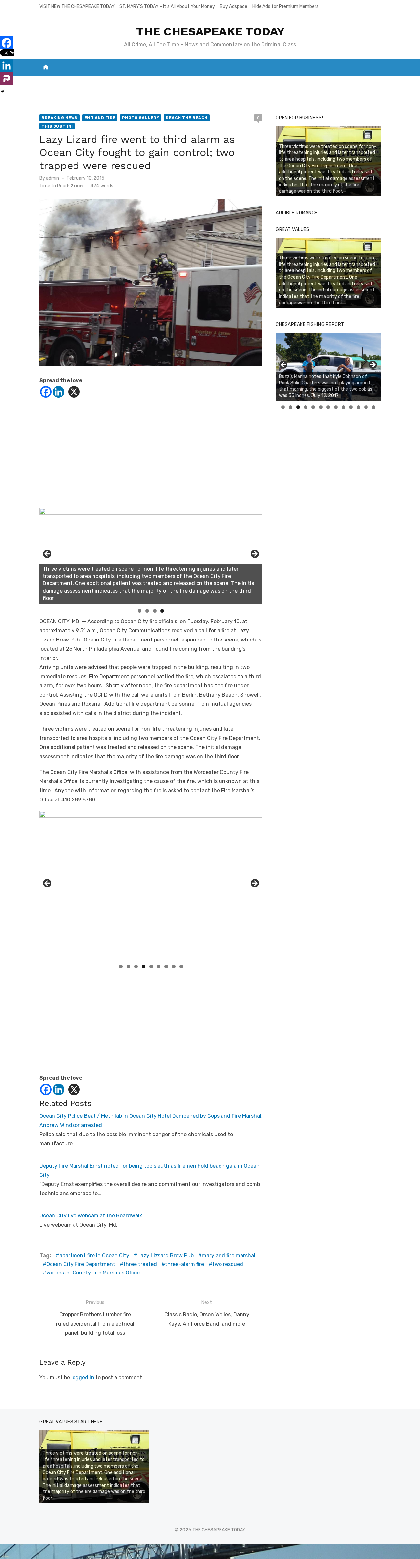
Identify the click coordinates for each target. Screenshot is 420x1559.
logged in (82, 1377)
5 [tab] (151, 966)
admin (52, 178)
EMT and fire (100, 117)
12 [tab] (366, 407)
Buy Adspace (233, 6)
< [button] (47, 554)
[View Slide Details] (328, 367)
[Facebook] (46, 392)
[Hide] (2, 91)
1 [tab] (139, 611)
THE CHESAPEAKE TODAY (210, 31)
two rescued (227, 1264)
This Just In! (57, 126)
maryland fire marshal (228, 1256)
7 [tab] (166, 966)
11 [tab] (358, 407)
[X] (74, 392)
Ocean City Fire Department (80, 1264)
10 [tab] (351, 407)
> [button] (254, 554)
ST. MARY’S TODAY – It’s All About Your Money (167, 6)
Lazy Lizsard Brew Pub (165, 1256)
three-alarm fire (184, 1264)
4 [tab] (162, 611)
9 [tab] (181, 966)
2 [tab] (147, 611)
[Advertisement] (150, 456)
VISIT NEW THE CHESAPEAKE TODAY (77, 6)
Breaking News (59, 117)
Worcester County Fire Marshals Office (93, 1273)
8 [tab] (174, 966)
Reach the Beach (187, 117)
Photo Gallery (140, 117)
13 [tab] (373, 407)
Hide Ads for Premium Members (285, 6)
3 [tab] (155, 611)
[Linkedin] (58, 392)
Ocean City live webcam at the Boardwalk (90, 1216)
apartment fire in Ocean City (94, 1256)
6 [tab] (158, 966)
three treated (140, 1264)
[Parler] (6, 78)
